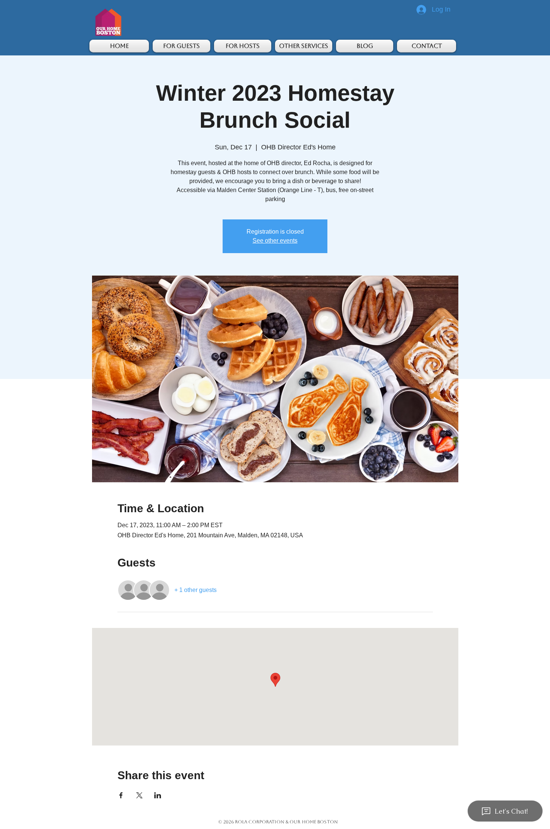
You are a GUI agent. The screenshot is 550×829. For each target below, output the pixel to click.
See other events (275, 240)
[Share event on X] (139, 795)
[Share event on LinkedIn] (157, 795)
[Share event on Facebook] (121, 795)
